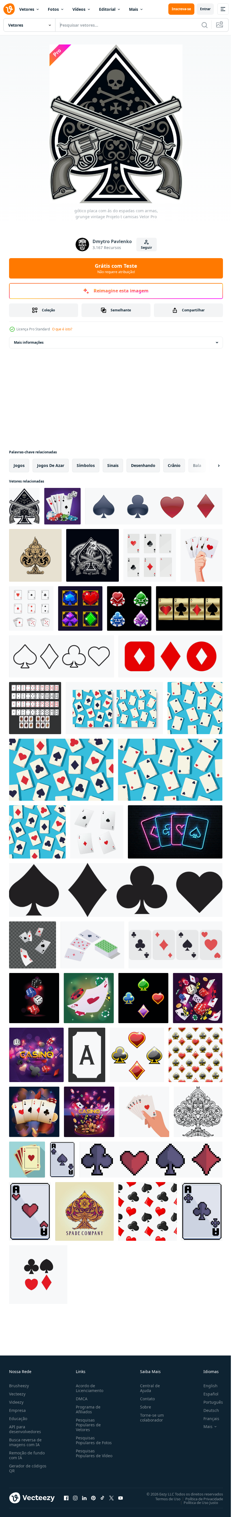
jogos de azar (50, 465)
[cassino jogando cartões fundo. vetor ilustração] (114, 708)
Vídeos (78, 9)
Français (207, 1418)
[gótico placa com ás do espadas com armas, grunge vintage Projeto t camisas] (24, 506)
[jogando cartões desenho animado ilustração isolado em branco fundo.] (175, 944)
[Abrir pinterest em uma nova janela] (93, 1497)
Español (206, 1394)
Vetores (26, 9)
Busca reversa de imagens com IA (25, 1442)
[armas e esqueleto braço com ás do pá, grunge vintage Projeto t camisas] (92, 555)
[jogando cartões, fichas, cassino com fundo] (89, 1112)
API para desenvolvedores (25, 1429)
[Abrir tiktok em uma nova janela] (102, 1497)
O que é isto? (62, 329)
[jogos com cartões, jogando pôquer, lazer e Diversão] (92, 944)
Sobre (143, 1407)
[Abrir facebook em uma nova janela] (66, 1497)
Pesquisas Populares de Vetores (87, 1424)
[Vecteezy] (9, 9)
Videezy (16, 1402)
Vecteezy (17, 1394)
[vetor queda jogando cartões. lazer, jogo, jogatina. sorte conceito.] (96, 832)
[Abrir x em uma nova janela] (111, 1497)
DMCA (80, 1398)
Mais (133, 9)
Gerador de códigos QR (27, 1468)
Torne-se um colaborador (150, 1417)
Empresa (17, 1410)
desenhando (143, 465)
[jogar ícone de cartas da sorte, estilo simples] (27, 1160)
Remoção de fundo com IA (27, 1455)
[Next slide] (210, 465)
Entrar (205, 9)
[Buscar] (204, 25)
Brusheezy (19, 1385)
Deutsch (207, 1410)
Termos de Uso (163, 1498)
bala (197, 465)
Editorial (107, 9)
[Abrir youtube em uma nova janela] (120, 1497)
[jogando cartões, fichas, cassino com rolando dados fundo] (36, 1055)
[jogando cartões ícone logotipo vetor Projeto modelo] (31, 608)
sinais (113, 465)
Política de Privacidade (200, 1498)
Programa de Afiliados (87, 1409)
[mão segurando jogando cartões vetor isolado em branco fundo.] (201, 555)
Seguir (146, 247)
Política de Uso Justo (196, 1502)
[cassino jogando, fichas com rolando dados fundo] (197, 998)
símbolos (86, 465)
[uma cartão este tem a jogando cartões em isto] (34, 1112)
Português (209, 1402)
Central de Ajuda (148, 1388)
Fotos (53, 9)
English (206, 1385)
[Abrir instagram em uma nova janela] (75, 1497)
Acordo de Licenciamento (88, 1388)
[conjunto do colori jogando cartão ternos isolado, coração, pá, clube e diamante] (143, 998)
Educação (18, 1418)
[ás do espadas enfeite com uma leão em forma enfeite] (35, 555)
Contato (145, 1398)
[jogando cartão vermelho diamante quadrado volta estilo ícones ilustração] (170, 656)
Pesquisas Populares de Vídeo (87, 1455)
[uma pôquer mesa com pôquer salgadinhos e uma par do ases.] (62, 506)
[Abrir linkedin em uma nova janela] (84, 1497)
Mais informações (29, 342)
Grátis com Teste (116, 268)
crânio (174, 465)
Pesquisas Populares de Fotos (93, 1440)
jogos (19, 465)
